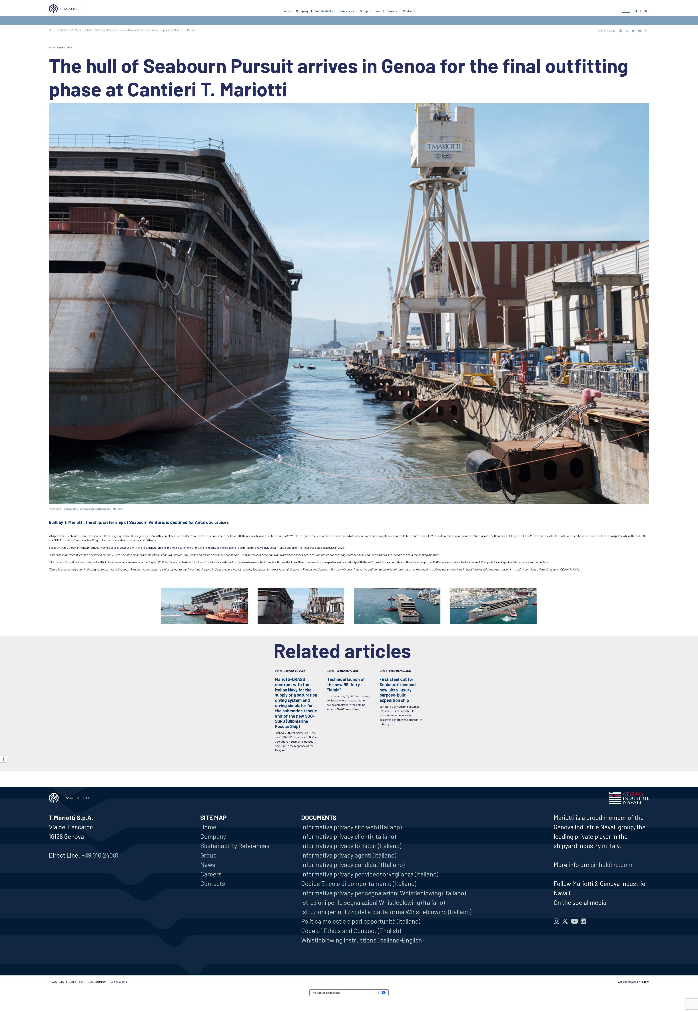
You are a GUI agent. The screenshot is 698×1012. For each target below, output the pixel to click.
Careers (392, 11)
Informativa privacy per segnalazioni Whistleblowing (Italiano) (383, 893)
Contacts (409, 11)
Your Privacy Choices (361, 993)
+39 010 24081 (100, 855)
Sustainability (323, 11)
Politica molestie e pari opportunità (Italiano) (360, 921)
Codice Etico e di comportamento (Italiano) (358, 883)
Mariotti (118, 508)
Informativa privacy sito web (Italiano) (351, 827)
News (377, 11)
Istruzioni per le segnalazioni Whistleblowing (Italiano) (373, 902)
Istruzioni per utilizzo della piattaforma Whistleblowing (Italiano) (386, 911)
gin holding (71, 508)
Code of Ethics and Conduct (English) (351, 930)
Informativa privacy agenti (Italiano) (348, 855)
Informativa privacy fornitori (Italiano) (351, 845)
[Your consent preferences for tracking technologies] (3, 758)
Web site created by (633, 981)
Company (302, 11)
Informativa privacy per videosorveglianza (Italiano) (369, 874)
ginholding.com (611, 864)
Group (364, 11)
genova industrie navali (95, 508)
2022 (75, 30)
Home (286, 11)
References (346, 11)
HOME (52, 30)
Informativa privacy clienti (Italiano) (348, 836)
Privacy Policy (56, 981)
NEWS (64, 30)
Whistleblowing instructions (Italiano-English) (362, 940)
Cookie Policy (76, 981)
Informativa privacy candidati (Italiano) (352, 864)
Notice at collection (326, 993)
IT (636, 11)
